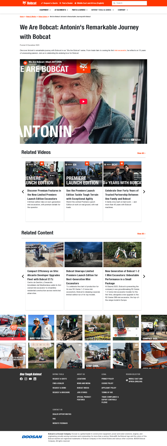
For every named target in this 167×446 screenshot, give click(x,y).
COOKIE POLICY (107, 383)
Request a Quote (51, 3)
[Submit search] (145, 3)
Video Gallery (43, 16)
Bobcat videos (83, 388)
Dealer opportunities (62, 414)
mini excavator (120, 50)
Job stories (82, 392)
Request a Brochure (61, 392)
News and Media (83, 383)
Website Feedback (60, 423)
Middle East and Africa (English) (90, 3)
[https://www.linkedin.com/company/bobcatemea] (35, 379)
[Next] (143, 191)
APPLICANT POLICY (109, 388)
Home (22, 16)
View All (140, 153)
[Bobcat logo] (30, 3)
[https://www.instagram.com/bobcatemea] (25, 379)
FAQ (54, 419)
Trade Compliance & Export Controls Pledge (110, 399)
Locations (81, 379)
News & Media (31, 16)
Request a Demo (59, 388)
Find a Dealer (67, 3)
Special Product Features (84, 398)
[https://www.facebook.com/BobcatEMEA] (21, 379)
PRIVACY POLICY (108, 379)
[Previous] (23, 191)
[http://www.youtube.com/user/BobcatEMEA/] (30, 379)
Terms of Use (107, 392)
